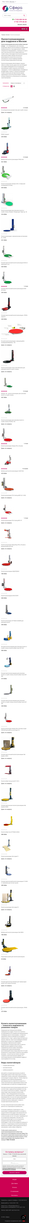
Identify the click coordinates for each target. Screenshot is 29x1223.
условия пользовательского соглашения (13, 1169)
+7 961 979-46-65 (20, 22)
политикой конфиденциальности (9, 1168)
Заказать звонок (22, 24)
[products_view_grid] (11, 86)
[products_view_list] (14, 86)
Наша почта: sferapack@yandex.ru (10, 1205)
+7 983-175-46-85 (10, 1139)
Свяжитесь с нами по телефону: (9, 1200)
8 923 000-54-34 (22, 1200)
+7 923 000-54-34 (20, 19)
